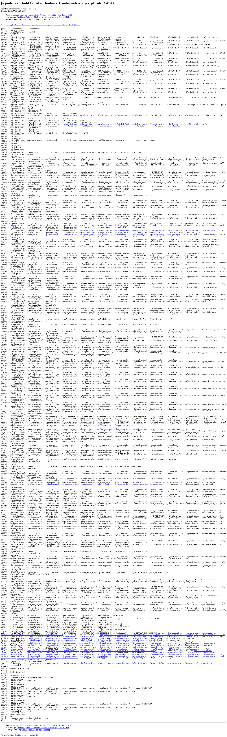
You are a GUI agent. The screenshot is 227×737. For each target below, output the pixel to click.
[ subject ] (38, 19)
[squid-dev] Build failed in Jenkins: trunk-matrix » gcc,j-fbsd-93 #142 (46, 15)
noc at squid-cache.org (27, 9)
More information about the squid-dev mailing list (19, 735)
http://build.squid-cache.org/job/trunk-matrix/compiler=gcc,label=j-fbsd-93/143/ (43, 25)
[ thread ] (31, 19)
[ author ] (46, 19)
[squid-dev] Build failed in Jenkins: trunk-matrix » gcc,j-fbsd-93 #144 (43, 17)
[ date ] (24, 19)
